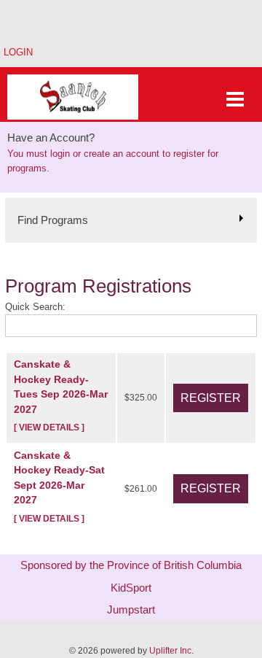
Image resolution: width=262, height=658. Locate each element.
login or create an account (104, 153)
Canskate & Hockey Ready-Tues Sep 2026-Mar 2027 (61, 395)
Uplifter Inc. (171, 650)
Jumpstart (131, 609)
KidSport (131, 587)
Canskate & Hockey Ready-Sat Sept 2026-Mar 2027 (59, 486)
